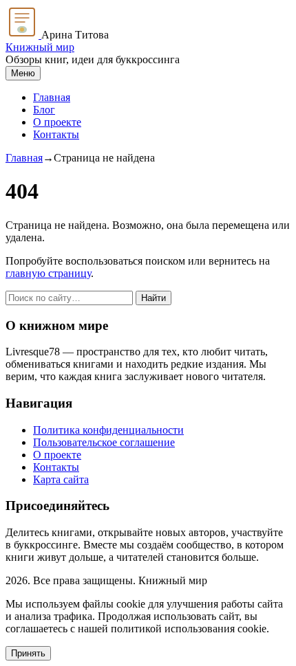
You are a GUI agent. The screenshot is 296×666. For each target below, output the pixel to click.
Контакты (56, 134)
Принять (28, 653)
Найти (153, 298)
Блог (44, 109)
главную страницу (48, 273)
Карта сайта (61, 479)
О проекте (57, 122)
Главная (51, 97)
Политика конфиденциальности (108, 430)
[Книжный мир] (23, 35)
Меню (23, 73)
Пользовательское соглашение (104, 442)
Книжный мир (40, 47)
